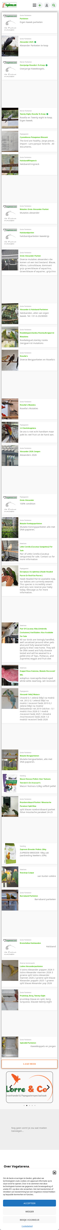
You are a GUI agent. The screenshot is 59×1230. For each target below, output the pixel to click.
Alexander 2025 (26, 42)
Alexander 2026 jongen (30, 451)
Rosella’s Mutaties (28, 405)
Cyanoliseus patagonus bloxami (34, 137)
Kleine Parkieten (26, 62)
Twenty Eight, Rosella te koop (33, 114)
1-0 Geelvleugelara (28, 428)
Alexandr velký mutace (30, 694)
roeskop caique (27, 873)
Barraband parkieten (29, 896)
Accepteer (29, 1203)
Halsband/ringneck (28, 161)
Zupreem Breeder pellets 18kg (33, 849)
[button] (54, 1172)
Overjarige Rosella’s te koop (32, 65)
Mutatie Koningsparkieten (31, 524)
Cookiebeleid (27, 1226)
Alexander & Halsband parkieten (34, 310)
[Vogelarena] (9, 5)
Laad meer (29, 1064)
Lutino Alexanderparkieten (31, 966)
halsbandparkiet (27, 233)
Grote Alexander (27, 500)
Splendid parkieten (28, 1043)
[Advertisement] (25, 95)
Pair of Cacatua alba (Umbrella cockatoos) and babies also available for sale (36, 632)
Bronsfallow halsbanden (30, 943)
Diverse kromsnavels (27, 963)
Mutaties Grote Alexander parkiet (34, 209)
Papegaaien (24, 134)
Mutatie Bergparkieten (29, 756)
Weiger (29, 1211)
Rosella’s (24, 356)
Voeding (23, 776)
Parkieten (24, 19)
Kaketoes (23, 543)
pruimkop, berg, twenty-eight (32, 996)
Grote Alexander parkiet (30, 256)
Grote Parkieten (25, 15)
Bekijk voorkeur (29, 1219)
